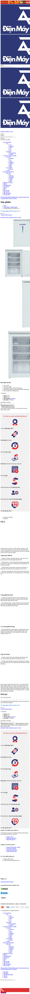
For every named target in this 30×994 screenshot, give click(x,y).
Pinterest (7, 881)
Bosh (10, 165)
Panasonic (11, 162)
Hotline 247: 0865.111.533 (7, 131)
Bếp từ (5, 183)
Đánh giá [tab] (5, 518)
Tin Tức (5, 975)
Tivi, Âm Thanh (7, 142)
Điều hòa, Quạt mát (8, 182)
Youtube (11, 881)
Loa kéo (11, 154)
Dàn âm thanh (12, 153)
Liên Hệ (5, 977)
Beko (10, 166)
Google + (15, 217)
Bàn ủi (5, 187)
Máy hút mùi (6, 190)
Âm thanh (8, 151)
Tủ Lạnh (8, 157)
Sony (10, 144)
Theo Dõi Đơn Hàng (8, 974)
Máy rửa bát (6, 191)
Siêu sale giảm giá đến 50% (7, 197)
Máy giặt (8, 173)
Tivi (7, 143)
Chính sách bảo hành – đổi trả (13, 847)
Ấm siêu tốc (6, 186)
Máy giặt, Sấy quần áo (8, 171)
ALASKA (12, 398)
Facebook (3, 217)
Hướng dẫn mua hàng (11, 838)
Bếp (4, 189)
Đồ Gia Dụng (6, 194)
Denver (11, 169)
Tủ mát (8, 170)
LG (10, 149)
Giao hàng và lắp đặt (11, 848)
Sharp (10, 147)
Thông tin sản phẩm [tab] (8, 517)
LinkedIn (11, 217)
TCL (10, 150)
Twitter (7, 217)
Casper (11, 179)
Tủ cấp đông (9, 167)
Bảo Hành (5, 971)
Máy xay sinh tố (7, 193)
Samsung (11, 146)
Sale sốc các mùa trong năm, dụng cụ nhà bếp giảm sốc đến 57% (15, 197)
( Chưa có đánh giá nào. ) (6, 214)
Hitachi (11, 163)
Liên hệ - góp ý (9, 836)
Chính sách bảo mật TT (11, 850)
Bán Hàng (5, 973)
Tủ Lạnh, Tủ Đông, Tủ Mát (9, 155)
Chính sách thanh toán (11, 851)
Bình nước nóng (7, 185)
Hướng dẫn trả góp (10, 839)
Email (19, 217)
